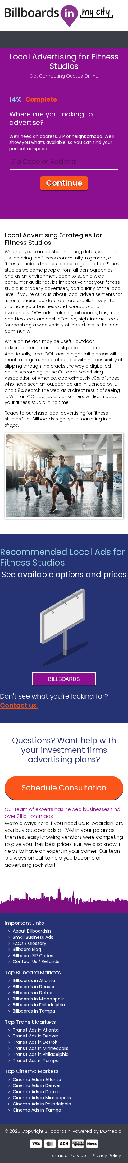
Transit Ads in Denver (35, 1036)
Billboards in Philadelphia (39, 1005)
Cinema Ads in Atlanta (37, 1079)
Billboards (64, 678)
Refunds (50, 961)
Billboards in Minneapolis (39, 999)
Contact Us (25, 961)
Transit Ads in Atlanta (36, 1030)
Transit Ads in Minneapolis (40, 1048)
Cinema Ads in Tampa (37, 1110)
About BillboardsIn (32, 931)
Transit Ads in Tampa (36, 1060)
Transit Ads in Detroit (35, 1042)
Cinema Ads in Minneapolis (42, 1097)
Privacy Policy (106, 1155)
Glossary (37, 943)
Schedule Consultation (64, 788)
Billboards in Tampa (34, 1011)
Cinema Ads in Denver (37, 1085)
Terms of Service (68, 1155)
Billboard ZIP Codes (33, 955)
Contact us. (19, 705)
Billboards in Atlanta (34, 980)
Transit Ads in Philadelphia (41, 1054)
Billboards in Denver (34, 987)
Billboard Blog (27, 949)
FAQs (18, 943)
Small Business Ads (33, 937)
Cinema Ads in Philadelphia (42, 1104)
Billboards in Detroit (33, 993)
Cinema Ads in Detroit (36, 1092)
